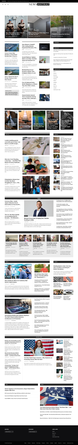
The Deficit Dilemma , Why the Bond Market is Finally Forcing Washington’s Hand (64, 219)
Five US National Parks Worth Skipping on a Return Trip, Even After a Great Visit (29, 84)
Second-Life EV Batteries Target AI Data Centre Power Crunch (16, 395)
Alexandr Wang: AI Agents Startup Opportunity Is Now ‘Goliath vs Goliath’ (67, 298)
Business (7, 30)
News (6, 74)
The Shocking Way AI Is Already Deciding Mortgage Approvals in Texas (66, 167)
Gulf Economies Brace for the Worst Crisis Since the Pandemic (68, 371)
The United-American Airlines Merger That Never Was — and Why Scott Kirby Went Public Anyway (55, 408)
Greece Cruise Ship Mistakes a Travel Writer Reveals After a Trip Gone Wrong (11, 55)
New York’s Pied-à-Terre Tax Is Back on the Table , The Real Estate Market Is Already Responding (66, 140)
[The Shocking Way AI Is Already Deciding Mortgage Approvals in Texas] (56, 167)
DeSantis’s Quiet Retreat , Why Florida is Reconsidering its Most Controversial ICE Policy (68, 359)
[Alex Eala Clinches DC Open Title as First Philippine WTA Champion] (39, 120)
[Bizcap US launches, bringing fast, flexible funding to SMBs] (39, 208)
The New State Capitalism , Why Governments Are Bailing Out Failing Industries (63, 205)
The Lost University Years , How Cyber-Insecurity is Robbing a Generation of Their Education (41, 331)
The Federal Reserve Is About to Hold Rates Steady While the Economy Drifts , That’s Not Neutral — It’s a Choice (64, 210)
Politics (54, 80)
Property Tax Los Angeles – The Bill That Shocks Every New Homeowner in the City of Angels (67, 183)
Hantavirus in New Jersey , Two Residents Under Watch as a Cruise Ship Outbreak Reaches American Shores (42, 289)
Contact (54, 87)
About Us (55, 86)
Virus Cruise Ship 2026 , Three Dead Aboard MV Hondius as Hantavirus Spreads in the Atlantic (55, 415)
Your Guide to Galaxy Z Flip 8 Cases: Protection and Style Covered (67, 284)
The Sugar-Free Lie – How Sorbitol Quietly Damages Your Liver (42, 286)
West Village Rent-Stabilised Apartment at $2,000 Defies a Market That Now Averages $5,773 (11, 93)
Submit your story (56, 89)
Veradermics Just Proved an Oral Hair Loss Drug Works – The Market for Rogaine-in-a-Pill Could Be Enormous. (41, 281)
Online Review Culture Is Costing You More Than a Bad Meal (25, 126)
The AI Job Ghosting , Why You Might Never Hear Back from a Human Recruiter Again (41, 316)
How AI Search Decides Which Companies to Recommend (42, 300)
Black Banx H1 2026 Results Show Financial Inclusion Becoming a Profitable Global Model (66, 124)
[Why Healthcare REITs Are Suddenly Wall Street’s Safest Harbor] (18, 271)
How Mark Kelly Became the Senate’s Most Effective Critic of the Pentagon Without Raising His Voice (65, 245)
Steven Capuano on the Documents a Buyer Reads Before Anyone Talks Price (20, 389)
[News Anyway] (39, 4)
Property (30, 30)
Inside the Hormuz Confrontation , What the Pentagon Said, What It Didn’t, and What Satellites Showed (68, 352)
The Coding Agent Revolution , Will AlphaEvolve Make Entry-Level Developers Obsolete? (40, 311)
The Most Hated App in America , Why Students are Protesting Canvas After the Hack (38, 358)
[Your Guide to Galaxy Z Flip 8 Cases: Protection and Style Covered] (68, 279)
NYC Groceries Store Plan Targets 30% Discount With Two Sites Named (17, 393)
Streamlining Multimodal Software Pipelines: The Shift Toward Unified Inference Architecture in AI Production (17, 317)
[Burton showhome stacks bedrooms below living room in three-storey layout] (56, 151)
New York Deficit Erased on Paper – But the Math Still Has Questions (64, 223)
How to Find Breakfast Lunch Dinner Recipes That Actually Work (57, 297)
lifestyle (7, 134)
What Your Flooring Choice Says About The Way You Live (18, 1)
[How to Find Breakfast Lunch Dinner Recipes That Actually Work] (58, 292)
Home (53, 431)
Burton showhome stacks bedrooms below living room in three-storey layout (66, 151)
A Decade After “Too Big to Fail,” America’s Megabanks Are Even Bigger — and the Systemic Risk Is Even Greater (12, 367)
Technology (55, 76)
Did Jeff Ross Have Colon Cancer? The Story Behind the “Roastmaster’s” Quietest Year (41, 275)
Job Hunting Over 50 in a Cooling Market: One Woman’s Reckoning (11, 126)
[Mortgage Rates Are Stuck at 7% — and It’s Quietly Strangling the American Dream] (56, 145)
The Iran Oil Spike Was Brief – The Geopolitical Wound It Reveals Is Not (11, 244)
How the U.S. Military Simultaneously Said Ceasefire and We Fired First (24, 245)
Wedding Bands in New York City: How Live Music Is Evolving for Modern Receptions (62, 267)
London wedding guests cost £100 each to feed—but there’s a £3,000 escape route (12, 142)
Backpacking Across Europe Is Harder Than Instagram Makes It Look (29, 71)
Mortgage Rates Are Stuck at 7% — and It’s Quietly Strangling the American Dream (67, 146)
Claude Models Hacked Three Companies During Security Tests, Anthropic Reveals (29, 96)
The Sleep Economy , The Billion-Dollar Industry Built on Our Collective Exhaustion (64, 201)
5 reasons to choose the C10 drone (61, 34)
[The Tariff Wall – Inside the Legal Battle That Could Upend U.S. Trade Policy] (53, 238)
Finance (54, 73)
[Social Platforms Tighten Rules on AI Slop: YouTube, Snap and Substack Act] (44, 59)
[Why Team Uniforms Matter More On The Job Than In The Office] (16, 27)
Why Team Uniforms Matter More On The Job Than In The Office (15, 33)
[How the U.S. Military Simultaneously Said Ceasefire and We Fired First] (25, 238)
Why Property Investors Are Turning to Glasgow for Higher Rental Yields (66, 156)
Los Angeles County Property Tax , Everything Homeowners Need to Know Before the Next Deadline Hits (67, 189)
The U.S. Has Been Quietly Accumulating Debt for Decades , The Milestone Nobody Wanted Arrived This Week (13, 216)
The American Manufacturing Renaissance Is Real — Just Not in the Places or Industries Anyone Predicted (68, 344)
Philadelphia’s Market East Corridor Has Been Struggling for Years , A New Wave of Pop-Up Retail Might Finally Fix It (12, 181)
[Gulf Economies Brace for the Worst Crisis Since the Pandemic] (59, 371)
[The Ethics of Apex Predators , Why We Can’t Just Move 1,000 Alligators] (59, 365)
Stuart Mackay (8, 36)
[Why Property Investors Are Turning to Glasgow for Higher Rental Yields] (56, 156)
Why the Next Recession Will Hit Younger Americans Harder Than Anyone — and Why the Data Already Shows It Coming (12, 354)
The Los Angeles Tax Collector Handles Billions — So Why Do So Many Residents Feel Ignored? (67, 177)
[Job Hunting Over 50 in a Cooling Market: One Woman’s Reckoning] (11, 120)
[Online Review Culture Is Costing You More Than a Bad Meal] (25, 120)
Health (54, 84)
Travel (42, 384)
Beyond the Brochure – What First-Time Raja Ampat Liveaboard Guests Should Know (55, 418)
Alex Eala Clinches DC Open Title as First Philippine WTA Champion (38, 126)
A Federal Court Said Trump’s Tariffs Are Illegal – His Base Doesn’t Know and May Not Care (38, 245)
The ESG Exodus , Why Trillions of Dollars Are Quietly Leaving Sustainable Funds (64, 227)
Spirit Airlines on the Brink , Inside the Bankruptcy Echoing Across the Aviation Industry (56, 411)
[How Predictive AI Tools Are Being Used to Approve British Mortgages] (56, 172)
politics (8, 232)
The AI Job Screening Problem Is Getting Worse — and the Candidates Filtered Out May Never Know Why (42, 321)
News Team (26, 221)
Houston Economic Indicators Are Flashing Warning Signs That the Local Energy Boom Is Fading (68, 378)
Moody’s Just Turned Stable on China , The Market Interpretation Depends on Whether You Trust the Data (13, 342)
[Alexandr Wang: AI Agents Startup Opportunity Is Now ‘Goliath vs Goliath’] (68, 292)
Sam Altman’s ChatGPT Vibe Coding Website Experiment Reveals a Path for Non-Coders (29, 46)
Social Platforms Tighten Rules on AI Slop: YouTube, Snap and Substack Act (29, 58)
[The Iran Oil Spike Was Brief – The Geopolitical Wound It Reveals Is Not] (12, 238)
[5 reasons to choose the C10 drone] (62, 27)
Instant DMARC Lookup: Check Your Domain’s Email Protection (16, 398)
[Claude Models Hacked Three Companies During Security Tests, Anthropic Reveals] (44, 97)
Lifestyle (55, 82)
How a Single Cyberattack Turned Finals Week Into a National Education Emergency (41, 326)
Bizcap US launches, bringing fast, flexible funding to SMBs (36, 219)
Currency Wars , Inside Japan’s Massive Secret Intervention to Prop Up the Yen (12, 203)
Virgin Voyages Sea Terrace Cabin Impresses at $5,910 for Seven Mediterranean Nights (57, 285)
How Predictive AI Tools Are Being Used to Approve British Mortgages (67, 172)
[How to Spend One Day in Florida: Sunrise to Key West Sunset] (12, 71)
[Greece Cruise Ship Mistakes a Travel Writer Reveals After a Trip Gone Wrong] (12, 47)
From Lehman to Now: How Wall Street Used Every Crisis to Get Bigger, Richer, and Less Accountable (64, 215)
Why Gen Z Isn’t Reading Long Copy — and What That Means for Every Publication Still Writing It (13, 161)
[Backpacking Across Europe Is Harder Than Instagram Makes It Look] (44, 72)
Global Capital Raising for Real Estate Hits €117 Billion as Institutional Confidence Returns (67, 162)
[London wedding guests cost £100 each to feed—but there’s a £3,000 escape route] (36, 146)
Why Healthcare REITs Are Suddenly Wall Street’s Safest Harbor (16, 281)
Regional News (27, 355)
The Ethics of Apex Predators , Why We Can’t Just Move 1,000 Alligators (68, 366)
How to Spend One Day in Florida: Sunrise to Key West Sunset (11, 78)
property (56, 134)
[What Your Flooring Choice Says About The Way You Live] (39, 27)
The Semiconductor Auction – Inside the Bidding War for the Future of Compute (41, 303)
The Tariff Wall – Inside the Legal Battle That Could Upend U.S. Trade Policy (52, 244)
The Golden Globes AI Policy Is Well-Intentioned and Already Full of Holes (41, 307)
